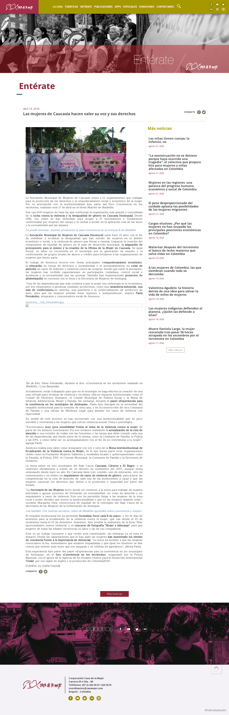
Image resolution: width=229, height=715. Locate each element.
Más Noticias (114, 594)
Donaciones (146, 6)
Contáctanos (165, 6)
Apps (118, 6)
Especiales (130, 6)
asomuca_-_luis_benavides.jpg (45, 302)
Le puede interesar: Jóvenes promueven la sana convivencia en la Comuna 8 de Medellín (81, 230)
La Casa (58, 6)
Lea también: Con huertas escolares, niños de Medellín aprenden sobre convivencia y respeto (83, 511)
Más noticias (175, 350)
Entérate (86, 6)
